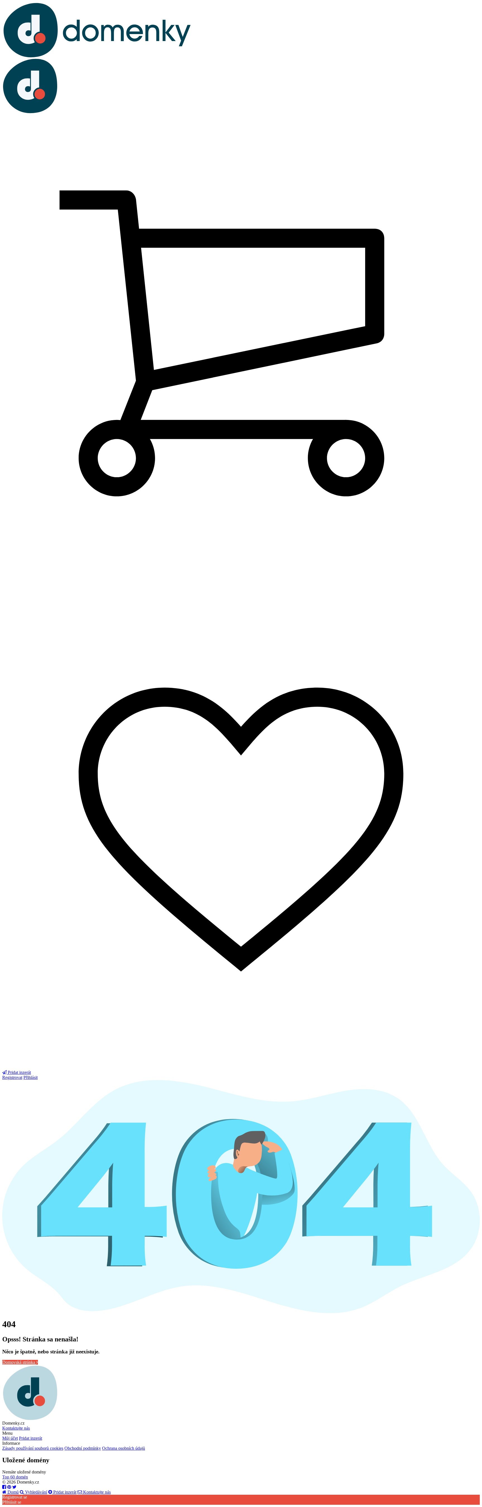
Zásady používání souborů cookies (32, 1448)
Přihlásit (30, 1077)
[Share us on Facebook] (4, 1487)
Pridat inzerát (30, 1438)
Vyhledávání (35, 1492)
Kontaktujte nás (16, 1428)
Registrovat (12, 1077)
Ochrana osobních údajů (123, 1448)
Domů (12, 1492)
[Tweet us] (14, 1487)
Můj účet (10, 1438)
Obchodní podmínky (82, 1448)
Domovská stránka (19, 1362)
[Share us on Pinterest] (9, 1487)
